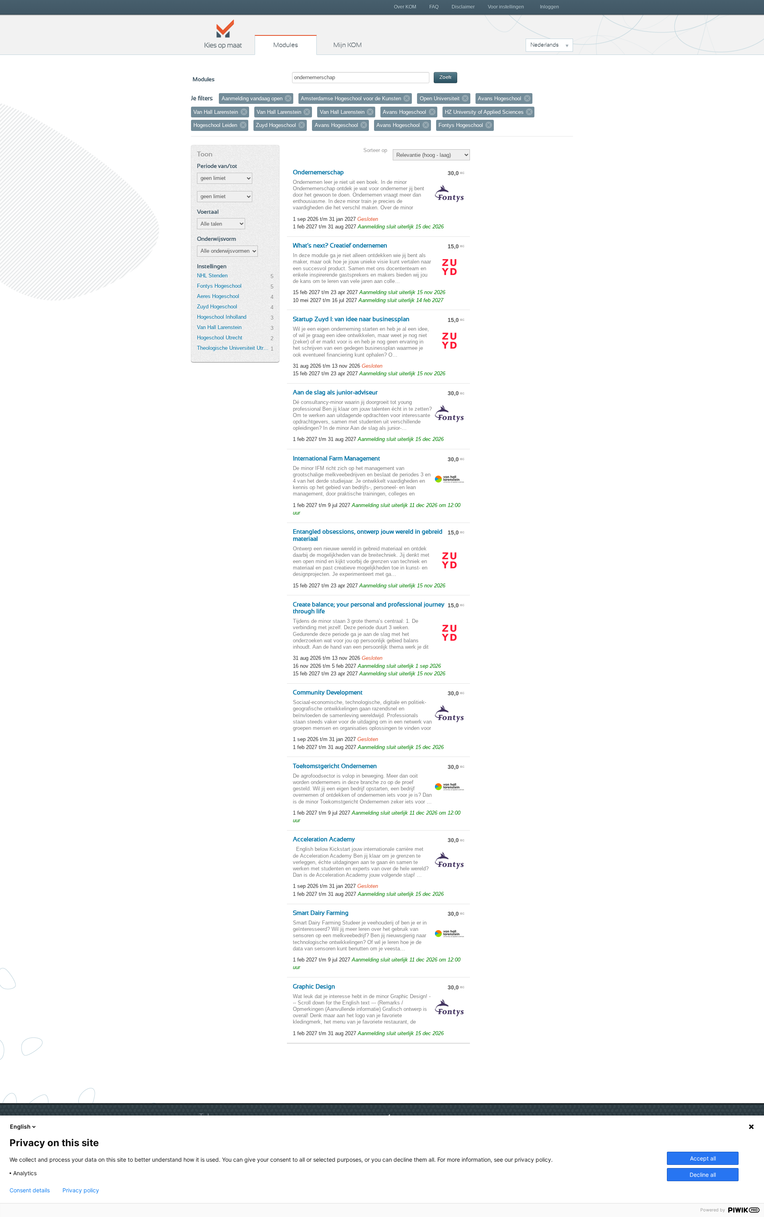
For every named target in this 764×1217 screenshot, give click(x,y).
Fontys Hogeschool (219, 286)
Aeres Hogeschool (218, 296)
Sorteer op (375, 150)
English (20, 1126)
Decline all (703, 1174)
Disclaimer (463, 6)
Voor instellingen (506, 6)
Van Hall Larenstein (219, 327)
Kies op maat (223, 34)
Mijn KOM (347, 45)
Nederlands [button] (544, 45)
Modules (285, 45)
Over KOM (405, 6)
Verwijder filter (288, 98)
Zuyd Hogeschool (217, 307)
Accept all (703, 1158)
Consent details (30, 1190)
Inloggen (549, 6)
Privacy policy (80, 1190)
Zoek (445, 77)
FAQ (434, 6)
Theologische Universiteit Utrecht (233, 348)
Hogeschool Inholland (221, 317)
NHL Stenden (212, 276)
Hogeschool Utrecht (219, 338)
